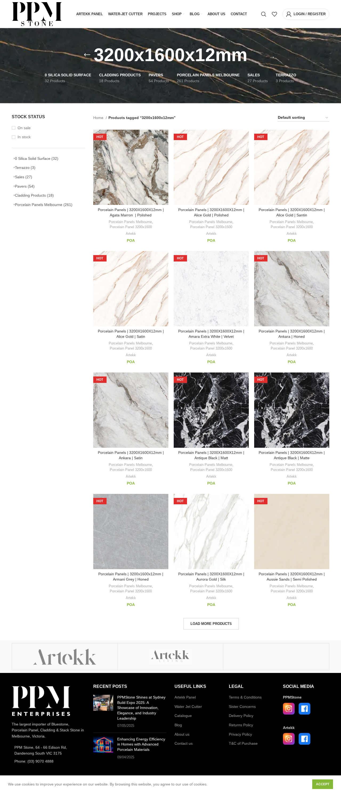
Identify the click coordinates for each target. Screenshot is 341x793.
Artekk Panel (185, 697)
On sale (24, 128)
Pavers (25, 186)
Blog (178, 725)
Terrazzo (25, 167)
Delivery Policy (241, 715)
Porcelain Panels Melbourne (43, 205)
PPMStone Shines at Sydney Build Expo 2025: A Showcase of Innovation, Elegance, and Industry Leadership (141, 707)
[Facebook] (304, 709)
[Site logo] (37, 13)
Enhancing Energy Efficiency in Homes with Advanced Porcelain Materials (141, 744)
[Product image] (211, 410)
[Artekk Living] (170, 656)
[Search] (263, 14)
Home (98, 118)
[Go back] (87, 55)
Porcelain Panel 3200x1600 (131, 227)
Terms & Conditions (245, 697)
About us (181, 734)
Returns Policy (241, 725)
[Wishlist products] (274, 14)
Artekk (131, 234)
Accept (322, 784)
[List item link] (48, 750)
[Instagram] (289, 709)
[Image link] (41, 701)
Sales (23, 177)
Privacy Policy (240, 734)
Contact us (183, 743)
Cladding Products (34, 195)
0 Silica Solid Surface (36, 158)
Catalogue (183, 715)
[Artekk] (64, 656)
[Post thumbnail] (103, 711)
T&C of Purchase (243, 743)
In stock (24, 137)
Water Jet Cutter (188, 706)
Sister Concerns (242, 706)
